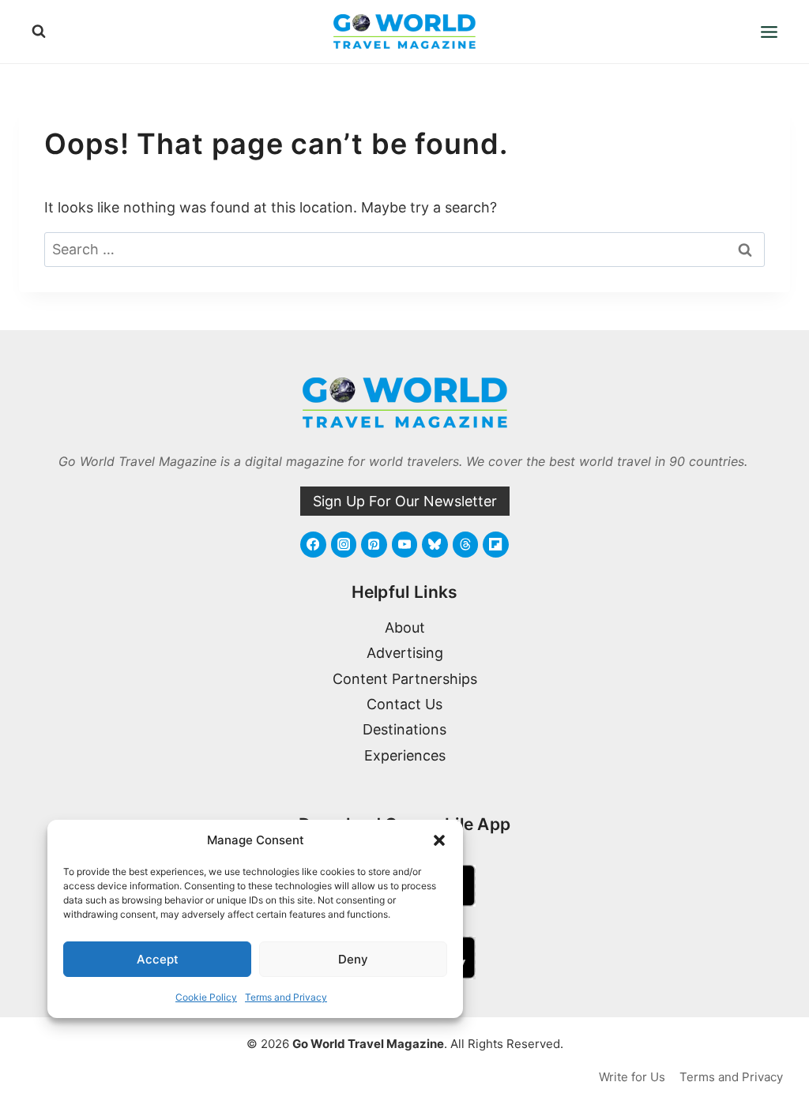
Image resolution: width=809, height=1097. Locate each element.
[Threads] (465, 544)
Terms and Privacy (286, 997)
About (405, 627)
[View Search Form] (39, 32)
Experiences (405, 755)
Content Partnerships (405, 679)
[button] (439, 840)
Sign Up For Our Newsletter (405, 501)
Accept (158, 959)
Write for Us (632, 1076)
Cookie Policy (206, 997)
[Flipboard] (495, 544)
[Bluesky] (434, 544)
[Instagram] (343, 544)
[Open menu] (768, 31)
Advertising (405, 652)
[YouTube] (404, 544)
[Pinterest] (373, 544)
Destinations (404, 729)
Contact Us (404, 704)
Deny (353, 959)
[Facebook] (312, 544)
